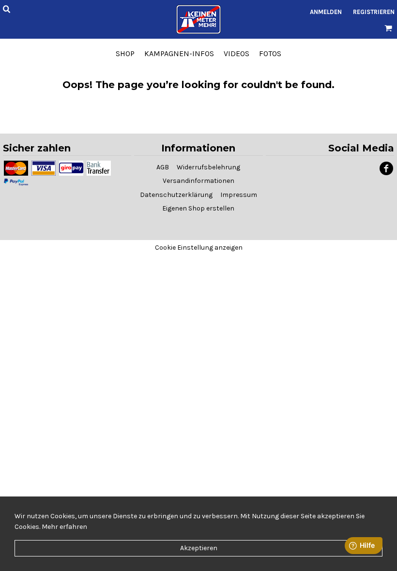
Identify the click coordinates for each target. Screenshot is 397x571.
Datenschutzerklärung (176, 195)
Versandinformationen (198, 181)
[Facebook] (386, 168)
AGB (162, 167)
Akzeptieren (198, 548)
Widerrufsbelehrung (208, 167)
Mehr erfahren (64, 527)
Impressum (238, 195)
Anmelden (326, 11)
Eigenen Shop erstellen (198, 208)
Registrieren (374, 11)
